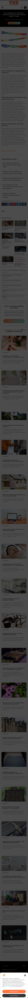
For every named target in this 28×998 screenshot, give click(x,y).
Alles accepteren (14, 991)
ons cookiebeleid (8, 986)
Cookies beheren (14, 995)
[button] (25, 975)
